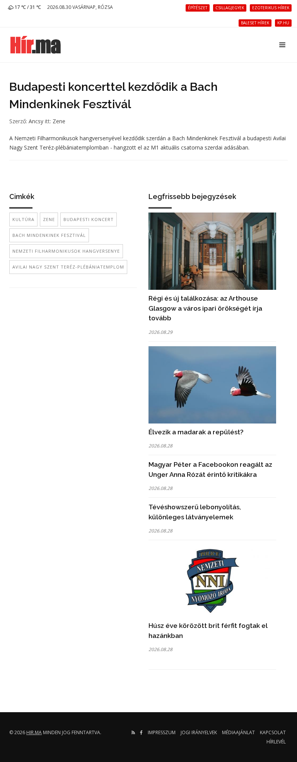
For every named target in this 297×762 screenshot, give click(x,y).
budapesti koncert (88, 219)
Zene (59, 121)
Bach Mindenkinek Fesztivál (49, 235)
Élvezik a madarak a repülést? (196, 432)
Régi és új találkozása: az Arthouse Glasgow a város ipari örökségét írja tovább (205, 308)
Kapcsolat (273, 732)
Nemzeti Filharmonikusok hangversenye (66, 251)
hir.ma (34, 732)
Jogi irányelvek (199, 732)
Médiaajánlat (238, 732)
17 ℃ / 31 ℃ (27, 7)
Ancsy (36, 121)
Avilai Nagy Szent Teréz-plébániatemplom (68, 267)
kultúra (23, 219)
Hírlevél (276, 741)
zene (49, 219)
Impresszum (162, 732)
